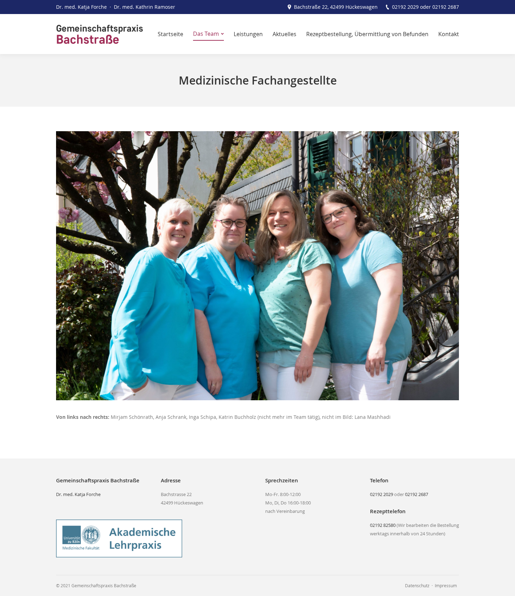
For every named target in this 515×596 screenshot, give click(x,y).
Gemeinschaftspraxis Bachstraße (103, 585)
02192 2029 (405, 7)
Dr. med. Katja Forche (78, 494)
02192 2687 (445, 7)
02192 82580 (383, 525)
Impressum (446, 585)
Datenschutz (417, 585)
